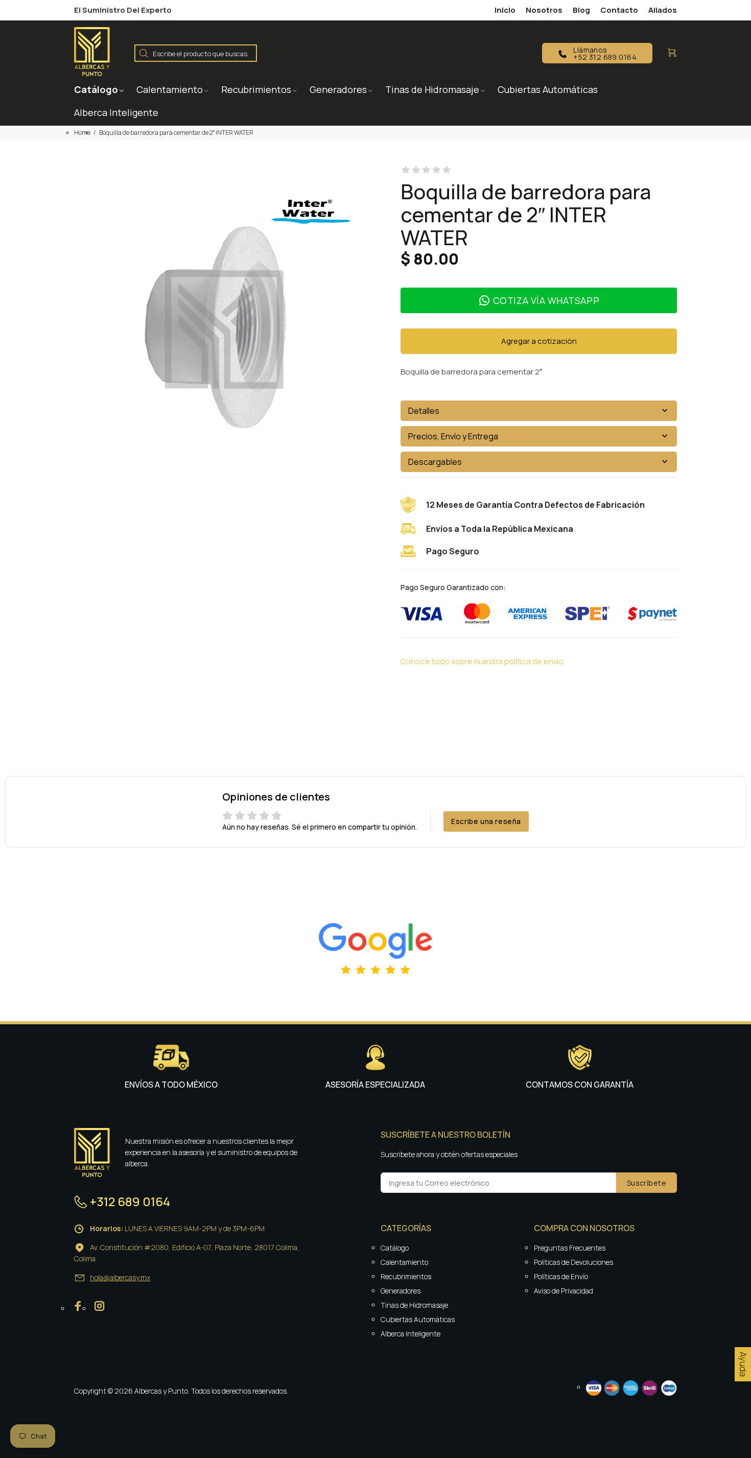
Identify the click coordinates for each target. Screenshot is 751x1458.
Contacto (619, 10)
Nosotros (544, 10)
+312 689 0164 (130, 1201)
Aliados (662, 10)
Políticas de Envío (561, 1276)
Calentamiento (404, 1262)
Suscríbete (646, 1183)
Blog (581, 10)
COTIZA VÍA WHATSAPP (546, 300)
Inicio (505, 10)
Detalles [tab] (423, 410)
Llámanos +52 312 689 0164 (605, 53)
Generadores (400, 1291)
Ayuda (743, 1364)
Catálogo (395, 1248)
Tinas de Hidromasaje (414, 1305)
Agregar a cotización (539, 341)
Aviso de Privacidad (563, 1291)
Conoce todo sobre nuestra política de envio (482, 661)
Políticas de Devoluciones (573, 1262)
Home (82, 132)
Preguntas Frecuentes (569, 1248)
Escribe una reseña (486, 821)
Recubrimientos (406, 1276)
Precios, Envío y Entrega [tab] (453, 436)
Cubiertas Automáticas (418, 1319)
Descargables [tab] (435, 461)
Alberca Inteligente (410, 1333)
